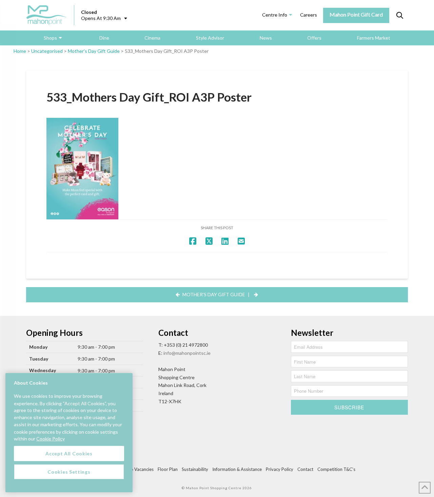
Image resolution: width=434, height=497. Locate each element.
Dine (104, 38)
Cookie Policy (50, 438)
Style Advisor (210, 38)
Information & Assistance (237, 469)
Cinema (152, 38)
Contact (305, 469)
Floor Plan (168, 469)
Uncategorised (47, 51)
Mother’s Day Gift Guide (94, 51)
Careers (308, 15)
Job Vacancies (140, 469)
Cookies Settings (68, 471)
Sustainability (195, 469)
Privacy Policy (279, 469)
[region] (69, 432)
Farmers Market (373, 38)
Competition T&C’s (336, 469)
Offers (314, 38)
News (266, 38)
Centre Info (274, 15)
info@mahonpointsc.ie (187, 353)
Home (20, 51)
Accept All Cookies (69, 453)
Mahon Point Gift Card (356, 14)
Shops (50, 38)
